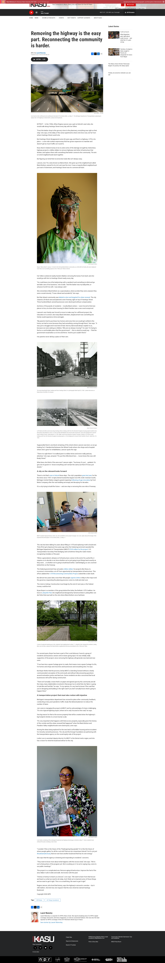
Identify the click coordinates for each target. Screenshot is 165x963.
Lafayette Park (47, 593)
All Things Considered (53, 900)
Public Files (69, 937)
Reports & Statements (72, 941)
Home (31, 18)
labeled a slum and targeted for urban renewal (74, 297)
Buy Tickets (72, 18)
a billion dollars (68, 569)
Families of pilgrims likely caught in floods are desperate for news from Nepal (126, 53)
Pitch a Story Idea (93, 941)
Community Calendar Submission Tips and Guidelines (121, 937)
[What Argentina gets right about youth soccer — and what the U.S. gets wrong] (113, 35)
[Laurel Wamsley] (35, 917)
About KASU (98, 18)
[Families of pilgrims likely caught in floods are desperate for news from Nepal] (113, 52)
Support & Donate (84, 18)
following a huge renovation (81, 480)
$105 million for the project (79, 549)
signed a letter (75, 578)
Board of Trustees (71, 945)
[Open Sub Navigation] (39, 18)
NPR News (39, 900)
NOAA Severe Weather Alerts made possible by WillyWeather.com (98, 937)
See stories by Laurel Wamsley (51, 922)
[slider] (39, 12)
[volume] (36, 12)
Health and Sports (124, 32)
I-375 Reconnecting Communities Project (64, 574)
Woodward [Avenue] (44, 854)
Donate (131, 4)
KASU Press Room (116, 941)
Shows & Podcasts (48, 18)
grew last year (87, 475)
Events (61, 18)
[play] (31, 12)
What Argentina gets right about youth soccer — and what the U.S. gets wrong (126, 38)
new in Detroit (54, 475)
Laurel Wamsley (41, 53)
